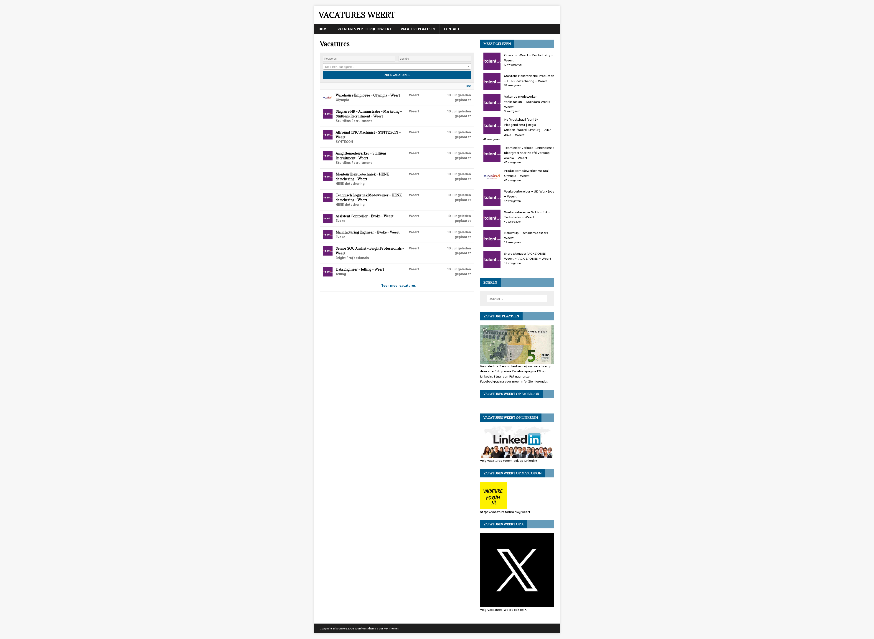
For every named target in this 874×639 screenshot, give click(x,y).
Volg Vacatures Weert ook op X (503, 609)
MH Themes (391, 628)
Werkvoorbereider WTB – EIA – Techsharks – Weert (527, 215)
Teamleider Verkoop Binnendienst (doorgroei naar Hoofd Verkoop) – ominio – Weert (529, 152)
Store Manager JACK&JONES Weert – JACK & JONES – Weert (527, 256)
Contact (452, 29)
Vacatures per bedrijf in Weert (364, 29)
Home (323, 29)
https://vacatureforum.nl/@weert (505, 511)
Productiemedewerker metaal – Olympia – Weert (527, 173)
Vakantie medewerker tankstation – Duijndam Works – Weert (528, 101)
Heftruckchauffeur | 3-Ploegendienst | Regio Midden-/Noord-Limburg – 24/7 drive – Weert (527, 127)
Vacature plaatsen (418, 29)
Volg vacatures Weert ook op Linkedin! (508, 460)
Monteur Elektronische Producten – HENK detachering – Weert (529, 78)
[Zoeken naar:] (517, 299)
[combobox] (397, 66)
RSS (468, 86)
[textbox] (397, 66)
